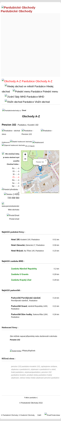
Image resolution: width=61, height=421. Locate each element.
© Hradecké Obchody (26, 415)
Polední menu (50, 91)
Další (39, 415)
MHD (41, 96)
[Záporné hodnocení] (13, 145)
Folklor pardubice (30, 397)
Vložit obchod (42, 101)
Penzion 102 (9, 124)
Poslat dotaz (55, 415)
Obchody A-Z (43, 81)
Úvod (24, 110)
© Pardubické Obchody (9, 415)
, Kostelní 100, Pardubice (25, 240)
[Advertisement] (30, 44)
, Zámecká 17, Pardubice (28, 245)
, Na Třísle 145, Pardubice (27, 251)
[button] (40, 169)
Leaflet (36, 192)
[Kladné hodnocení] (21, 141)
